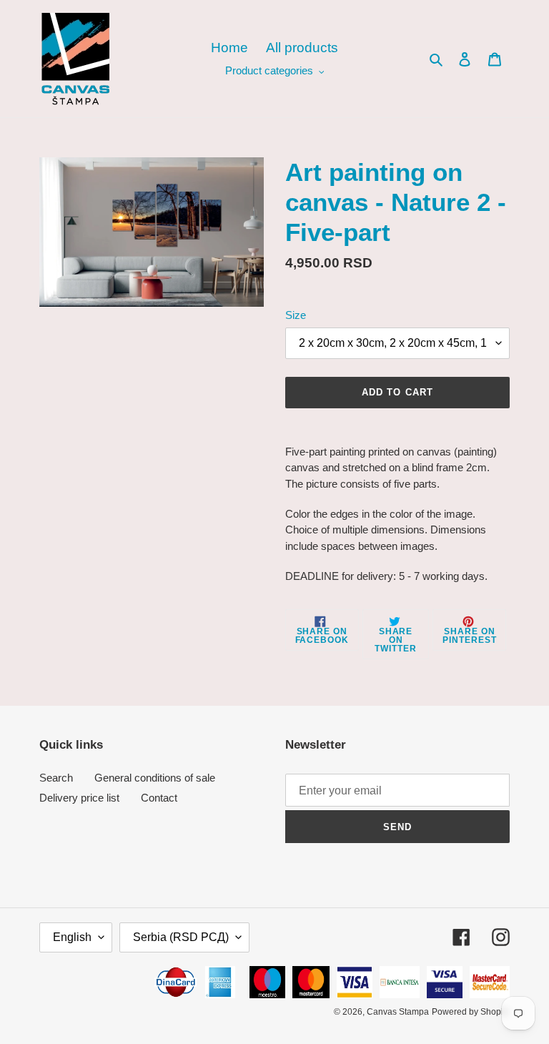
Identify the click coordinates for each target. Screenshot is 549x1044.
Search (56, 778)
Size (295, 315)
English (72, 937)
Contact (159, 798)
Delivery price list (79, 798)
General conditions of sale (154, 778)
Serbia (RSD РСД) (181, 937)
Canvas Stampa (398, 1012)
